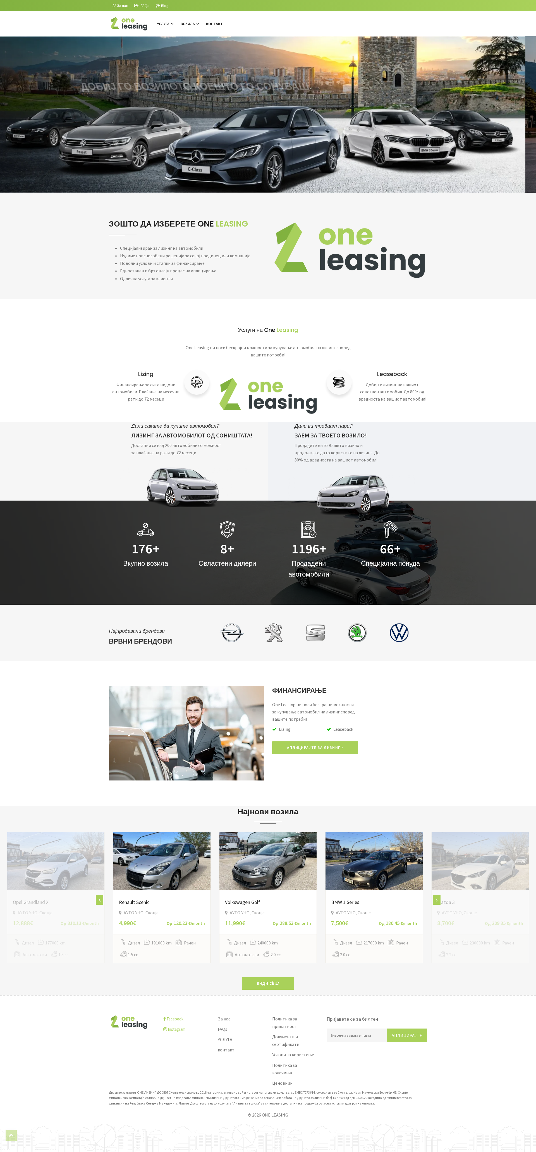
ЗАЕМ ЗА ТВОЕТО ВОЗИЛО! (331, 435)
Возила (188, 23)
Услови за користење (293, 1054)
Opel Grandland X (31, 902)
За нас (224, 1019)
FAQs (222, 1029)
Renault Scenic (134, 902)
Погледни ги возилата (141, 154)
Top (11, 1135)
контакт (214, 23)
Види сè (266, 983)
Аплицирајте (407, 1035)
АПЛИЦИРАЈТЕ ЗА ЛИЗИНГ (314, 747)
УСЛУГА (163, 23)
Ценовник (282, 1083)
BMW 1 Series (345, 902)
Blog (165, 5)
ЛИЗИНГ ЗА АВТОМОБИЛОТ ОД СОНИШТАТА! (191, 435)
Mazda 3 (446, 902)
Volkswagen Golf (242, 902)
